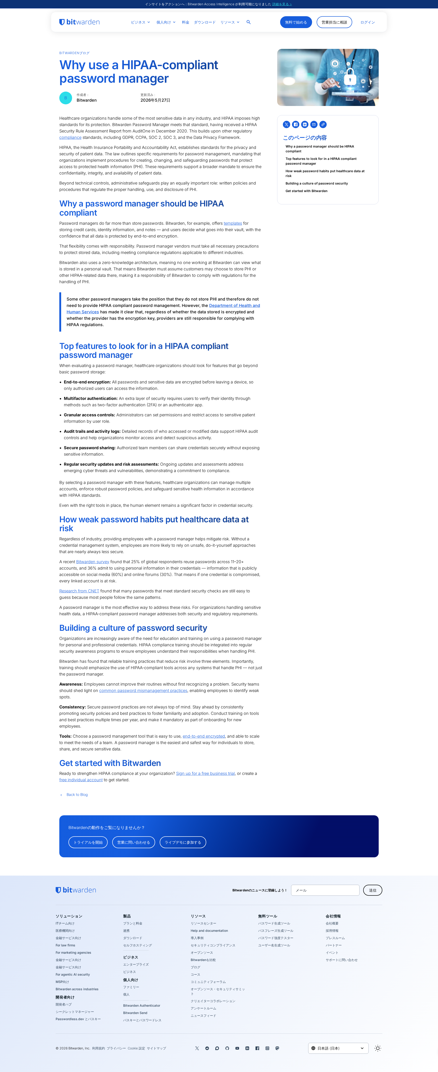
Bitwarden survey (92, 561)
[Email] (314, 124)
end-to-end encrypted (204, 736)
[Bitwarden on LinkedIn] (247, 1048)
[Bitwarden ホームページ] (79, 22)
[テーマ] (377, 1048)
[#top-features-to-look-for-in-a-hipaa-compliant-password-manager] (56, 346)
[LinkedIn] (304, 124)
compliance (70, 137)
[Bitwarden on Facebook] (257, 1048)
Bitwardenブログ (74, 53)
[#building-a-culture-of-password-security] (56, 628)
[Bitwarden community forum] (217, 1048)
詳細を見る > (282, 4)
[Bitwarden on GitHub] (227, 1048)
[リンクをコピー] (323, 124)
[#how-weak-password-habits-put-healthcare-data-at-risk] (56, 519)
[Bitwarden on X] (197, 1048)
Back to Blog (77, 794)
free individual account (81, 779)
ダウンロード (205, 22)
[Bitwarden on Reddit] (207, 1048)
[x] (286, 124)
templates (233, 223)
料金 (185, 22)
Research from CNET (79, 591)
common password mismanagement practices (143, 690)
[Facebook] (295, 124)
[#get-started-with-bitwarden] (56, 763)
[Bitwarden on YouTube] (237, 1048)
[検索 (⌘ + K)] (249, 22)
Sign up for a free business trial (205, 773)
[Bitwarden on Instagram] (267, 1048)
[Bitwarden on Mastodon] (277, 1048)
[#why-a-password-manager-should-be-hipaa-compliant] (56, 203)
